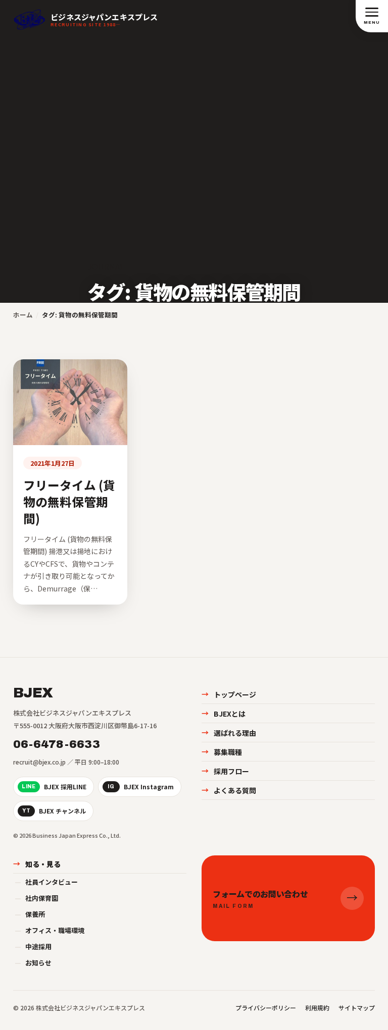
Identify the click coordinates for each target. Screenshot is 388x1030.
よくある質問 (229, 790)
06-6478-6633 (56, 744)
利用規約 (317, 1007)
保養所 (30, 914)
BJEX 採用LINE (54, 786)
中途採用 (33, 946)
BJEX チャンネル (54, 810)
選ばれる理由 (229, 733)
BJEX (33, 693)
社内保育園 (36, 898)
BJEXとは (224, 714)
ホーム (23, 314)
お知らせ (33, 962)
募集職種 (222, 752)
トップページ (229, 694)
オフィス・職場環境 (49, 930)
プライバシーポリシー (265, 1007)
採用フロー (225, 771)
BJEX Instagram (141, 786)
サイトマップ (356, 1007)
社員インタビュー (46, 882)
